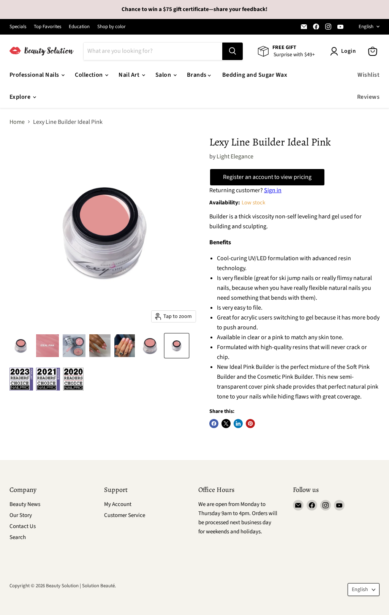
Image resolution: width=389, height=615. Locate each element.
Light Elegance (235, 156)
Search (17, 537)
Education (79, 27)
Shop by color (111, 27)
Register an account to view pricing (267, 177)
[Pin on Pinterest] (250, 423)
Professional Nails (34, 75)
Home (17, 122)
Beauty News (24, 504)
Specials (17, 27)
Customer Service (124, 515)
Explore (20, 97)
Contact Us (22, 526)
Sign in (272, 190)
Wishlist (368, 75)
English (366, 26)
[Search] (232, 51)
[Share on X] (226, 423)
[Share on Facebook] (213, 423)
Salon (163, 75)
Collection (89, 75)
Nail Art (130, 75)
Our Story (20, 515)
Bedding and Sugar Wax (254, 75)
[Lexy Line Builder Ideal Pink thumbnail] (21, 346)
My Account (117, 504)
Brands (197, 75)
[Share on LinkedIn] (238, 423)
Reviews (368, 97)
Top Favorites (47, 27)
